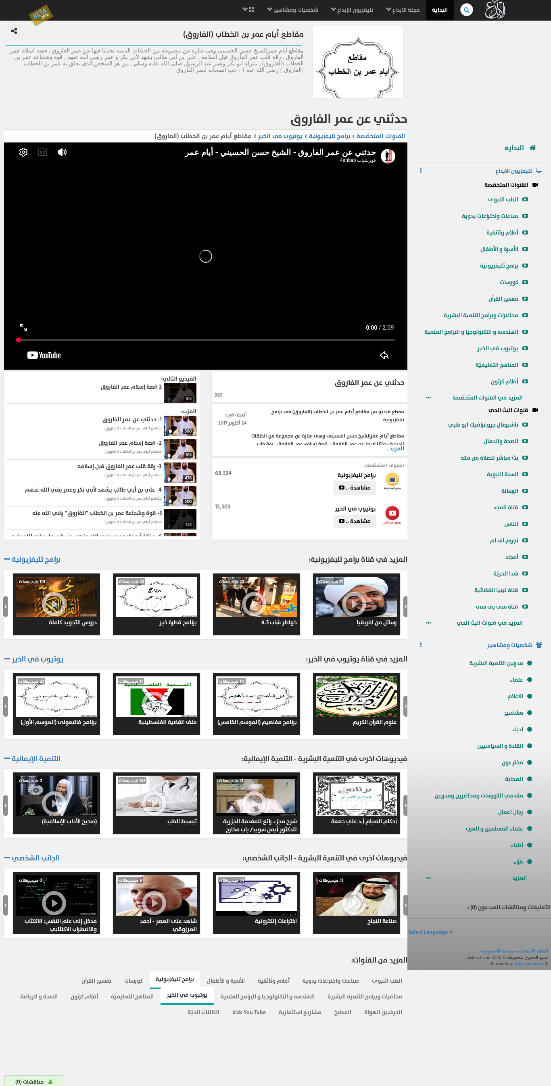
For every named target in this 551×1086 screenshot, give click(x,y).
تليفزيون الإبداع (355, 10)
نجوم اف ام (504, 540)
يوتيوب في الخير (497, 348)
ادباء (517, 729)
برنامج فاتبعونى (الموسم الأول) (58, 702)
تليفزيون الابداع (514, 171)
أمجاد (511, 557)
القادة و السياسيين (500, 746)
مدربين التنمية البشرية (496, 663)
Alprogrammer (529, 963)
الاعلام (515, 696)
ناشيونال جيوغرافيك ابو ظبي (483, 424)
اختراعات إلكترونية (258, 901)
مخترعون (512, 762)
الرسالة (509, 491)
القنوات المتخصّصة (506, 185)
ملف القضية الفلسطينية (158, 702)
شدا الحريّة (505, 573)
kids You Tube (249, 1012)
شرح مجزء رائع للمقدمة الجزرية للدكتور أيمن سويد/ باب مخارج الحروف (258, 806)
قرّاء (518, 861)
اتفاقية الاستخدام (533, 950)
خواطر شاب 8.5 (258, 602)
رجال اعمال (510, 812)
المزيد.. (395, 448)
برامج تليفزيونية (499, 265)
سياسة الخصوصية (497, 950)
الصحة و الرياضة (39, 996)
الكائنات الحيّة (203, 1012)
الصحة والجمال (501, 441)
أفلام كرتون (504, 381)
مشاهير (513, 713)
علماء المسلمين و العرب (494, 828)
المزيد (520, 878)
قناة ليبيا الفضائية (496, 590)
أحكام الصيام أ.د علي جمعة (358, 801)
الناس (511, 524)
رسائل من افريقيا (358, 602)
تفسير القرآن (503, 298)
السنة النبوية (502, 474)
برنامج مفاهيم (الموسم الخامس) (257, 702)
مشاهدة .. (357, 487)
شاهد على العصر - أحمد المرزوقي (158, 905)
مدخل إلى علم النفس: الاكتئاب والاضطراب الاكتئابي (58, 905)
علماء (516, 679)
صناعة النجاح (358, 901)
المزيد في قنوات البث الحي (490, 623)
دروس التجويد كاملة (58, 602)
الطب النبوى (503, 199)
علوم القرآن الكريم (358, 702)
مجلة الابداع (405, 10)
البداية (440, 10)
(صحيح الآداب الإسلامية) (58, 801)
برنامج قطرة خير (158, 602)
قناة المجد (505, 507)
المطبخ (342, 1012)
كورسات (509, 282)
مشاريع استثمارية (300, 1012)
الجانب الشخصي (36, 858)
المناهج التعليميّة (497, 365)
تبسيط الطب (158, 801)
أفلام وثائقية (502, 232)
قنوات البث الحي (508, 410)
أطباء (517, 845)
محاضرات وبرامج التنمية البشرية (481, 315)
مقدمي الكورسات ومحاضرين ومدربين (479, 795)
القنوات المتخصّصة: (384, 465)
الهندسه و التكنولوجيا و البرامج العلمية (471, 332)
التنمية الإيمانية (36, 759)
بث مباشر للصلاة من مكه (489, 457)
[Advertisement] (479, 78)
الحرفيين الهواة (383, 1012)
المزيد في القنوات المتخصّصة (488, 397)
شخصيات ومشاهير (295, 10)
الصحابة (514, 779)
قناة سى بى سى (497, 606)
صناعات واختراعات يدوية (490, 216)
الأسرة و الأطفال (499, 249)
